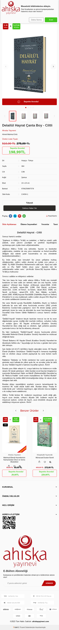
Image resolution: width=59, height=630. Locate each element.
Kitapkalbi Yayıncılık (45, 455)
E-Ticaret (21, 627)
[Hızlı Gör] (50, 462)
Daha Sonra (36, 20)
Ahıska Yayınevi (9, 130)
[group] (29, 64)
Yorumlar (45, 224)
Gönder (49, 583)
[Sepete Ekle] (39, 462)
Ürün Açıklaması (9, 224)
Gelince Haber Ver (29, 208)
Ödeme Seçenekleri (29, 224)
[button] (25, 107)
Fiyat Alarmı (52, 216)
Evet (51, 20)
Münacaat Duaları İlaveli (45, 458)
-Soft (15, 627)
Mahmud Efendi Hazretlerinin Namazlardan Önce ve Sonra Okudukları (14, 460)
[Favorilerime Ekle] (45, 462)
